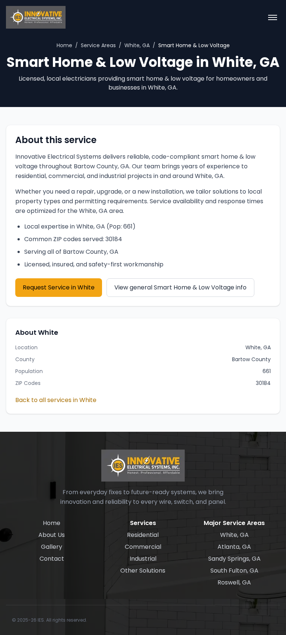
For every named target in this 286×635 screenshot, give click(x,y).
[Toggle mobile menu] (272, 17)
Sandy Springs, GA (234, 558)
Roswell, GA (234, 582)
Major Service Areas (234, 523)
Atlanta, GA (234, 546)
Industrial (143, 558)
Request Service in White (59, 287)
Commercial (143, 546)
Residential (143, 535)
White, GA (137, 45)
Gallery (51, 546)
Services (143, 523)
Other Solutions (142, 570)
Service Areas (98, 45)
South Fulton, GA (234, 570)
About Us (51, 535)
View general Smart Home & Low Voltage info (180, 287)
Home (64, 45)
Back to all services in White (55, 400)
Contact (51, 558)
